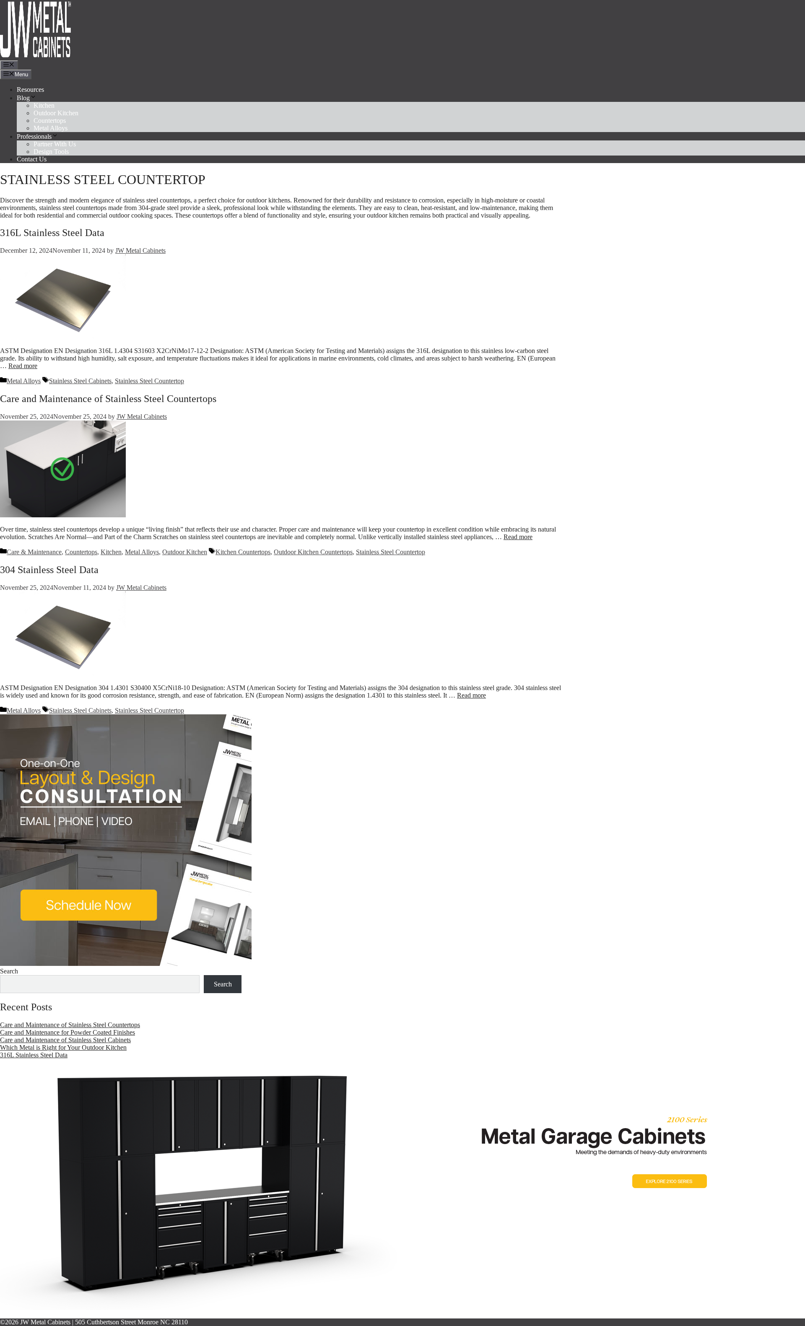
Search (9, 971)
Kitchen (44, 105)
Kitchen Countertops (243, 551)
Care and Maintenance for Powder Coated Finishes (67, 1032)
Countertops (50, 120)
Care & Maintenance (34, 551)
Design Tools (51, 151)
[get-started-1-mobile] (126, 963)
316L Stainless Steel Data (52, 232)
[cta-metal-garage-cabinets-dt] (402, 1307)
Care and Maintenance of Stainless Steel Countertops (108, 398)
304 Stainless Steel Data (49, 569)
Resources (30, 89)
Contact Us (32, 159)
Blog (23, 97)
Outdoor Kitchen (56, 113)
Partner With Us (55, 144)
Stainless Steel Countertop (149, 380)
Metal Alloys (51, 128)
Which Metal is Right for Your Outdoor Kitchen (63, 1047)
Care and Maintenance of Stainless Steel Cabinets (65, 1039)
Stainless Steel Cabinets (80, 380)
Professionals (34, 136)
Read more (22, 365)
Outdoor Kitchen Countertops (313, 551)
